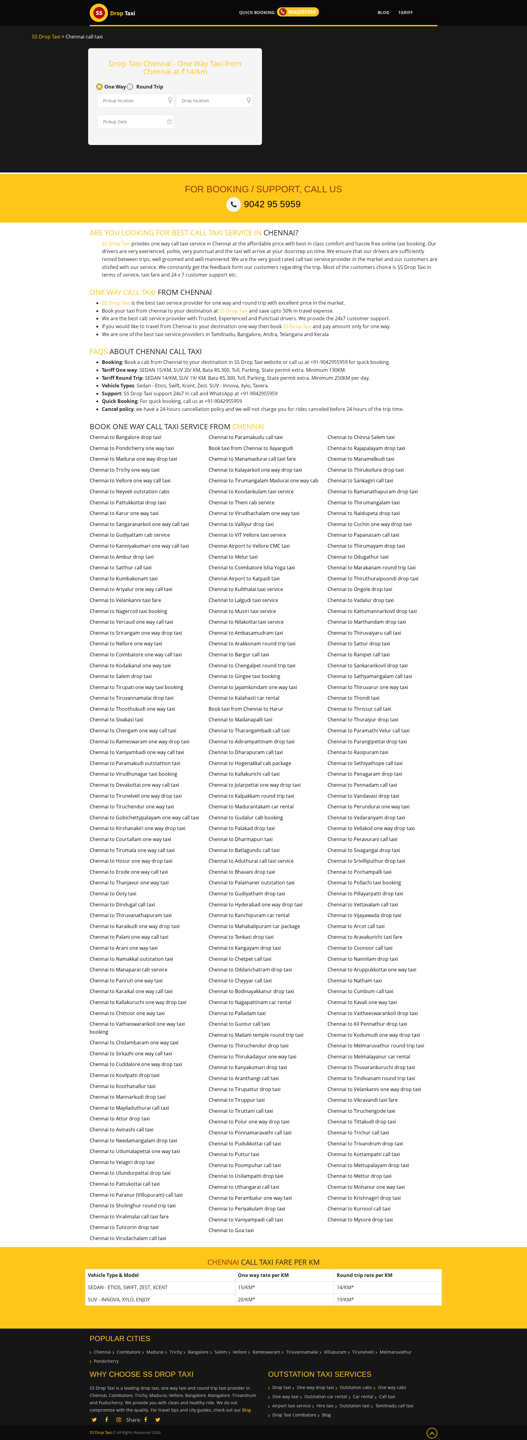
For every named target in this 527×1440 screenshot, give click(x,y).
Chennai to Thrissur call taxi (359, 708)
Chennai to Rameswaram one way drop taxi (139, 741)
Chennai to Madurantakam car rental (251, 806)
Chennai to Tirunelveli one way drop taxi (136, 796)
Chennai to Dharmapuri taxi (241, 839)
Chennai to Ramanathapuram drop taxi (373, 491)
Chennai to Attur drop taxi (120, 1118)
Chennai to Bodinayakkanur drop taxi (251, 991)
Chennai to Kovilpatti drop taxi (125, 1075)
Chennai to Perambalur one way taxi (250, 1198)
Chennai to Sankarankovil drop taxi (368, 665)
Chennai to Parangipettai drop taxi (367, 741)
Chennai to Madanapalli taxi (240, 719)
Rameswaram (266, 1352)
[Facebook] (145, 1420)
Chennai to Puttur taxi (234, 1154)
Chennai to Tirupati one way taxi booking (136, 687)
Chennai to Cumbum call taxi (360, 991)
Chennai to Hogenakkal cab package (250, 763)
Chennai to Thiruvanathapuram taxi (131, 915)
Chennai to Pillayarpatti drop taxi (365, 893)
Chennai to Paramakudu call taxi (246, 437)
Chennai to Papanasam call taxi (363, 534)
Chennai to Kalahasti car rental (244, 698)
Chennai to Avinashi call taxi (121, 1129)
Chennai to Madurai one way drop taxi (133, 458)
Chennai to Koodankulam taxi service (251, 491)
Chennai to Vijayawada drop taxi (364, 915)
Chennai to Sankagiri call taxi (360, 480)
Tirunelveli (363, 1352)
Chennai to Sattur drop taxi (359, 643)
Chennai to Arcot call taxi (356, 926)
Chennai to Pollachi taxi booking (364, 882)
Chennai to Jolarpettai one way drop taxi (255, 785)
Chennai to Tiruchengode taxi (361, 1111)
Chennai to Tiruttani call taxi (241, 1111)
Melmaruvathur (396, 1352)
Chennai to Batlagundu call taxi (244, 850)
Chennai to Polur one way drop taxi (249, 1121)
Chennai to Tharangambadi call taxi (249, 730)
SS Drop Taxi (46, 36)
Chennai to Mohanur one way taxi (366, 1187)
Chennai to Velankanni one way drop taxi (374, 1089)
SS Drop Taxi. (101, 1432)
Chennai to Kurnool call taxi (359, 1208)
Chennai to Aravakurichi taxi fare (365, 937)
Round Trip (149, 86)
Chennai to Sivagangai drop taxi (364, 850)
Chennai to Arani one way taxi (124, 948)
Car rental (363, 1396)
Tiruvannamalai (302, 1352)
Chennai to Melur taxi (233, 556)
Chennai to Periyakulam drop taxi (247, 1208)
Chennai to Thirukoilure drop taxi (366, 469)
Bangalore (198, 1352)
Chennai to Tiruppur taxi (237, 1100)
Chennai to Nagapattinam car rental (250, 1002)
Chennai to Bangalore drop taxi (125, 437)
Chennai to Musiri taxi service (242, 611)
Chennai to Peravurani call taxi (362, 839)
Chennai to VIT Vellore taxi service (247, 534)
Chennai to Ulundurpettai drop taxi (130, 1173)
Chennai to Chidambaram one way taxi (134, 1042)
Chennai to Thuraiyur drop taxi (363, 719)
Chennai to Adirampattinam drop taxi (252, 741)
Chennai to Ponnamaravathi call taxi (250, 1132)
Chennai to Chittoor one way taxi (127, 1013)
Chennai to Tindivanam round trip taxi (371, 1078)
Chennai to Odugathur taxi (358, 556)
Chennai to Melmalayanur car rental (369, 1056)
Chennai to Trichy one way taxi (125, 469)
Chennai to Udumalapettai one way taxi (135, 1151)
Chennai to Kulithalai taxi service (246, 589)
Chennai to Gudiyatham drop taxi (247, 893)
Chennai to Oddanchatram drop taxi (250, 969)
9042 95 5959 (272, 204)
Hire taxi (325, 1406)
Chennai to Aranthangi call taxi (244, 1078)
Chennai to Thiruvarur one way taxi (368, 687)
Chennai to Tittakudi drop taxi (362, 1121)
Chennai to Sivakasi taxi (116, 719)
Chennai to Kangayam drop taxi (245, 948)
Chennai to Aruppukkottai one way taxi (372, 969)
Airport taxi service (291, 1406)
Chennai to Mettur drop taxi (360, 1176)
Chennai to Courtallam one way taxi (130, 839)
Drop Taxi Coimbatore (294, 1415)
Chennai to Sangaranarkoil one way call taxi (139, 524)
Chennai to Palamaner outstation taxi (252, 882)
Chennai (102, 1352)
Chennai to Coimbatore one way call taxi (136, 654)
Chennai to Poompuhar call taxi (245, 1165)
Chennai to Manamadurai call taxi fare (252, 458)
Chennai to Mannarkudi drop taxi (128, 1097)
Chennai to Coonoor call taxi (360, 948)
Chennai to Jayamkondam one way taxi (253, 687)
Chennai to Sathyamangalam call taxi (370, 676)
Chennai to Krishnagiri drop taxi (364, 1198)
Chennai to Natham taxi (355, 980)
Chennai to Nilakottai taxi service (246, 621)
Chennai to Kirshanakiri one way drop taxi (137, 828)
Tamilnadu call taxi (394, 1406)
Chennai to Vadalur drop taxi (361, 600)
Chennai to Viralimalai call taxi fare (129, 1216)
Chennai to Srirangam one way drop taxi (136, 632)
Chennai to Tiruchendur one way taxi (132, 806)
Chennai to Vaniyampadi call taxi (246, 1219)
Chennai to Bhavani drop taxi (242, 872)
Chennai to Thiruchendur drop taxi (249, 1045)
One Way (115, 86)
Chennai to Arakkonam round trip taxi (252, 643)
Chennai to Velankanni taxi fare (125, 600)
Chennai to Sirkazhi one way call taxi (131, 1053)
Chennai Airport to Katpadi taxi (244, 578)
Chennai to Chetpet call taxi (240, 959)
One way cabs (392, 1387)
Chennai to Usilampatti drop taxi (246, 1176)
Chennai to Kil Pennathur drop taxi (367, 1024)
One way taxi (285, 1396)
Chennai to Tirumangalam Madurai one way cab (263, 480)
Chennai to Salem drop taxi (121, 676)
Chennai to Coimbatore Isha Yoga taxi (252, 567)
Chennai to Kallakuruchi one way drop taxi (138, 1002)
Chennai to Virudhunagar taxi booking (133, 774)
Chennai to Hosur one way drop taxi (131, 861)
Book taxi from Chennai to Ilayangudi (251, 448)
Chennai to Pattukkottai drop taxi (128, 502)
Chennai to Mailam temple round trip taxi (256, 1035)
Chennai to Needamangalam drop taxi (133, 1140)
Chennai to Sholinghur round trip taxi (133, 1205)
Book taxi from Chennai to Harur (246, 708)
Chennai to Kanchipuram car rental (249, 915)
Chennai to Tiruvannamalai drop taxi (132, 698)
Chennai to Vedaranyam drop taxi (366, 817)
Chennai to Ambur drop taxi (122, 556)
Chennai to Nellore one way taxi (126, 643)
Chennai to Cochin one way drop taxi (370, 524)
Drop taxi (281, 1387)
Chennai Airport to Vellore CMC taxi (249, 545)
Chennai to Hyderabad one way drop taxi (256, 904)
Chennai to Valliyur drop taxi (241, 524)
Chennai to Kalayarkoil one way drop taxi (255, 469)
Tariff (405, 12)
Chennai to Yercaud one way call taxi (131, 621)
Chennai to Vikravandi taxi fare (363, 1100)
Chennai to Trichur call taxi (358, 1132)
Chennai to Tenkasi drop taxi (241, 937)
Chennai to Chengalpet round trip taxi (252, 665)
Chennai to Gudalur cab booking (246, 817)
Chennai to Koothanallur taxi (123, 1086)
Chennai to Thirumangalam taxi (364, 502)
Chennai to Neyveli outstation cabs (130, 491)
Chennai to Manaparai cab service (128, 969)
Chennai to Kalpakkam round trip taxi (251, 796)
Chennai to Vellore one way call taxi (130, 480)
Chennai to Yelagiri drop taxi (122, 1162)
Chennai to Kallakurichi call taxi (244, 774)
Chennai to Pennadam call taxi (362, 785)
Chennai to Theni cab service (241, 502)
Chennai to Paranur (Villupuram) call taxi (136, 1195)
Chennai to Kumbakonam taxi (124, 578)
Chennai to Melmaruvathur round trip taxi (376, 1045)
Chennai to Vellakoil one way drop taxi (371, 828)
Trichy (176, 1352)
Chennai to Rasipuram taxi (358, 752)
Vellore (240, 1352)
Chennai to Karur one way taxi (124, 513)
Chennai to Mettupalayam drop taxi (368, 1165)
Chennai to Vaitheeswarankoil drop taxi (373, 1013)
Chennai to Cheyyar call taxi (240, 980)
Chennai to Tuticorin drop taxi (124, 1227)
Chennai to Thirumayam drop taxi (366, 545)
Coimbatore (129, 1352)
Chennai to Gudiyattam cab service (130, 534)
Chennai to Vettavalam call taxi (363, 904)
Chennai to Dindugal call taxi (122, 904)
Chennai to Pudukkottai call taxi (245, 1143)
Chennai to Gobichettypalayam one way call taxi (144, 817)
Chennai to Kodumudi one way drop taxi (374, 1035)
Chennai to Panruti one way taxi (126, 980)
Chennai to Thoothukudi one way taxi (132, 708)
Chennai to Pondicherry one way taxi (132, 448)
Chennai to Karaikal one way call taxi (131, 991)
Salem (220, 1352)
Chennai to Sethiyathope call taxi (365, 763)
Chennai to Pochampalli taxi (360, 872)
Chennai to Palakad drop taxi (242, 828)
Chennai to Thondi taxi (353, 698)
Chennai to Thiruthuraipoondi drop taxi (373, 578)
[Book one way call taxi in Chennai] (99, 13)
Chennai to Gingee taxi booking (244, 676)
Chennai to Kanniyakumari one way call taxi (139, 545)
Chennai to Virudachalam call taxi (128, 1238)
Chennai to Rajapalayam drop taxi (366, 448)
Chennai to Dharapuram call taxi (246, 752)
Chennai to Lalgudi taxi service (243, 600)
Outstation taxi (354, 1406)
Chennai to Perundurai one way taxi (369, 806)
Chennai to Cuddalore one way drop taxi (136, 1064)
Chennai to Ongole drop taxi (360, 589)
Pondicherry (106, 1361)
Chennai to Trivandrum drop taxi (365, 1143)
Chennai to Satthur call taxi (121, 567)
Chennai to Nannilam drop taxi (363, 959)
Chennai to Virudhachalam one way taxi (254, 513)
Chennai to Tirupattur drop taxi (245, 1089)
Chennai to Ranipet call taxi (359, 654)
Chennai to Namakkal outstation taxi (131, 959)
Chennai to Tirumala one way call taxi (132, 850)
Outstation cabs (356, 1387)
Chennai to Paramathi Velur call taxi (369, 730)
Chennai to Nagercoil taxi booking (128, 611)
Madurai (155, 1352)
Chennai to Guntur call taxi (239, 1024)
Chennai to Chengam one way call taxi (133, 730)
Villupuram (335, 1352)
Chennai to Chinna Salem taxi (361, 437)
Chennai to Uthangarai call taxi (244, 1187)
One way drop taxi (315, 1387)
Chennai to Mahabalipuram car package (254, 926)
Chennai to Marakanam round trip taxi (372, 567)
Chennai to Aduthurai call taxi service (251, 861)
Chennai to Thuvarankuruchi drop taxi (371, 1067)
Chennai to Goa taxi (231, 1230)
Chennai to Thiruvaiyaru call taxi (364, 632)
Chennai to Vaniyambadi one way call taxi (137, 752)
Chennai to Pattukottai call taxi (125, 1184)
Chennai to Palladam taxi (237, 1013)
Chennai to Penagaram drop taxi (365, 774)
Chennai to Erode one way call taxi (129, 872)
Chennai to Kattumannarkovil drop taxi (372, 611)
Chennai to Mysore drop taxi (360, 1219)
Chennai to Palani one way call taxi (129, 937)
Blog (383, 12)
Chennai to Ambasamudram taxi (246, 632)
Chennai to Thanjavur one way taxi (129, 882)
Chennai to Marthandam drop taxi (367, 621)
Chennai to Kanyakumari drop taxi (248, 1067)
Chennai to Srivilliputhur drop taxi (366, 861)
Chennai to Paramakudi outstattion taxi (135, 763)
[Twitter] (157, 1420)
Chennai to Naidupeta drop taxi (364, 513)
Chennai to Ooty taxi (113, 893)
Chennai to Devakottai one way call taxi (134, 785)
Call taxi (387, 1396)
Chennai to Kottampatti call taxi (364, 1154)
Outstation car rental (325, 1396)
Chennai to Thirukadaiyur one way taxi (252, 1056)
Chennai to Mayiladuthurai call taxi (129, 1107)
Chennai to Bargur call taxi (239, 654)
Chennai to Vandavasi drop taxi (363, 796)
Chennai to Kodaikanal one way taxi (130, 665)
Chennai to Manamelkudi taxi (361, 458)
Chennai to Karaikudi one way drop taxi (135, 926)
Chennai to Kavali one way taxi (362, 1002)
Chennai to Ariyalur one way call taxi (131, 589)
